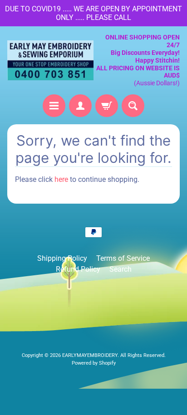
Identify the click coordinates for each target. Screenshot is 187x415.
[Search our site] (133, 105)
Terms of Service (123, 258)
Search (120, 269)
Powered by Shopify (94, 363)
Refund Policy (78, 269)
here (61, 179)
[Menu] (54, 105)
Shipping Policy (62, 258)
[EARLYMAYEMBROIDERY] (50, 60)
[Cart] (106, 105)
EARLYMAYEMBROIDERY (90, 355)
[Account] (80, 105)
